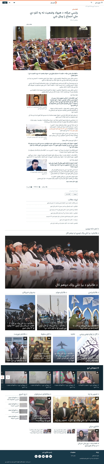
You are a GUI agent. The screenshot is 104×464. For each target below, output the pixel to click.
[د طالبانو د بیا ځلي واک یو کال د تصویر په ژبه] (76, 410)
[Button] (29, 24)
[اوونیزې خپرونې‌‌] (9, 3)
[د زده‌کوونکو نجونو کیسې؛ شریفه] (23, 417)
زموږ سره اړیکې (95, 456)
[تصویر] (14, 3)
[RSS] (36, 456)
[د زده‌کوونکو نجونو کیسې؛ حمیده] (23, 405)
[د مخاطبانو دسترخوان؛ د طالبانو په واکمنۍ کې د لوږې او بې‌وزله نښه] (40, 410)
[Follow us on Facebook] (50, 456)
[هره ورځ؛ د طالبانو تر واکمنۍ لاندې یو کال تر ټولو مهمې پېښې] (88, 350)
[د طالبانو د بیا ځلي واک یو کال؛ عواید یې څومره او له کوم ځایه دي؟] (52, 312)
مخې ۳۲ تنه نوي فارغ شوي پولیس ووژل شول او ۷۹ (63, 130)
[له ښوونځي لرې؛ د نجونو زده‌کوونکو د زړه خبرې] (88, 377)
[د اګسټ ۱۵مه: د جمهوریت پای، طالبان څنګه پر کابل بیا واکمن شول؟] (40, 350)
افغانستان (75, 9)
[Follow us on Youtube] (43, 456)
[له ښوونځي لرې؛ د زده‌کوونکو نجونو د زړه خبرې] (64, 377)
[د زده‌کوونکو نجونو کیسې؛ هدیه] (23, 411)
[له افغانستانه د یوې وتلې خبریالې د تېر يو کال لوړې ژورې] (88, 435)
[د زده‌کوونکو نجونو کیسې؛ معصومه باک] (23, 399)
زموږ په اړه (73, 456)
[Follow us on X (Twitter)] (46, 456)
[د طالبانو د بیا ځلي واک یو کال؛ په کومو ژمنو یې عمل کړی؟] (84, 312)
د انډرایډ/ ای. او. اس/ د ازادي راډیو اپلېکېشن (89, 458)
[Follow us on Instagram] (39, 456)
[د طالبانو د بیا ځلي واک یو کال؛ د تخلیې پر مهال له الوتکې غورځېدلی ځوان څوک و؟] (64, 350)
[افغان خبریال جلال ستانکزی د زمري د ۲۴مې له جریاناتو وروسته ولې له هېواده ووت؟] (47, 431)
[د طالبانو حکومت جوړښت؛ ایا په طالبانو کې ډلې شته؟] (16, 350)
